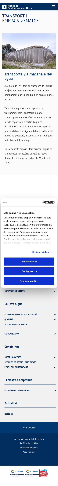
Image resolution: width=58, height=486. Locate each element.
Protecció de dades (29, 447)
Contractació (29, 427)
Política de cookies (29, 443)
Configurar (27, 271)
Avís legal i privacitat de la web (29, 439)
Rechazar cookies (29, 281)
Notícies (8, 414)
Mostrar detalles (40, 252)
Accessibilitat (29, 452)
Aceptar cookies (29, 261)
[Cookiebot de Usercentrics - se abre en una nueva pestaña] (42, 202)
